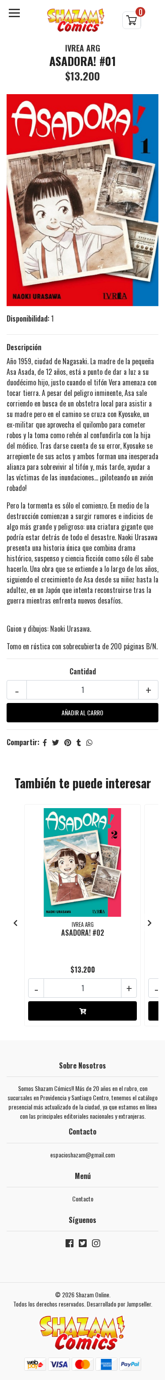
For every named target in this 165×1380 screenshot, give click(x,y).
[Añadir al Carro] (82, 1011)
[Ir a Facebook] (69, 1245)
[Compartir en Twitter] (55, 742)
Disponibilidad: (28, 318)
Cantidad (83, 671)
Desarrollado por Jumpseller (119, 1303)
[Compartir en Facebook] (45, 742)
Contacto (82, 1198)
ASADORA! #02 (82, 932)
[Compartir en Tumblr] (79, 742)
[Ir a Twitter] (83, 1245)
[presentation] (15, 922)
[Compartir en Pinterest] (67, 742)
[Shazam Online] (76, 20)
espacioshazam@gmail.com (82, 1154)
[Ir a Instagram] (96, 1245)
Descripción (24, 347)
